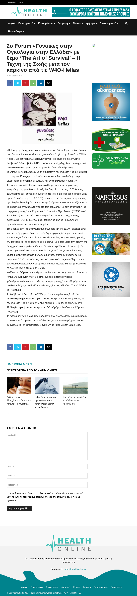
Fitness (77, 23)
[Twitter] (17, 83)
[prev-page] (9, 414)
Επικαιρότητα (45, 23)
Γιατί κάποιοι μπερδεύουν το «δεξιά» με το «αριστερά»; (75, 400)
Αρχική (11, 23)
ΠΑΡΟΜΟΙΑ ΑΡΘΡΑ (19, 364)
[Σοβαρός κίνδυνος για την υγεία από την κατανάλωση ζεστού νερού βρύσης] (47, 385)
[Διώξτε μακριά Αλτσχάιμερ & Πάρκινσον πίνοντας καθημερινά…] (19, 385)
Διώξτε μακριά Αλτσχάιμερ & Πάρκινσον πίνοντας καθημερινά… (19, 400)
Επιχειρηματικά (108, 23)
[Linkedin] (40, 83)
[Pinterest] (25, 83)
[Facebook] (10, 83)
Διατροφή (63, 23)
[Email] (48, 83)
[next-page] (14, 414)
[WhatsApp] (33, 83)
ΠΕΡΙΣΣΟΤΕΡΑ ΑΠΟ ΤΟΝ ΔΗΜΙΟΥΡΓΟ (32, 370)
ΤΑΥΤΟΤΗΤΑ (75, 593)
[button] (126, 23)
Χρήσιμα (90, 23)
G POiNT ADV (61, 593)
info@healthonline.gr (76, 569)
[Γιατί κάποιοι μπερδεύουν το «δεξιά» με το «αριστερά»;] (75, 385)
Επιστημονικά (25, 23)
